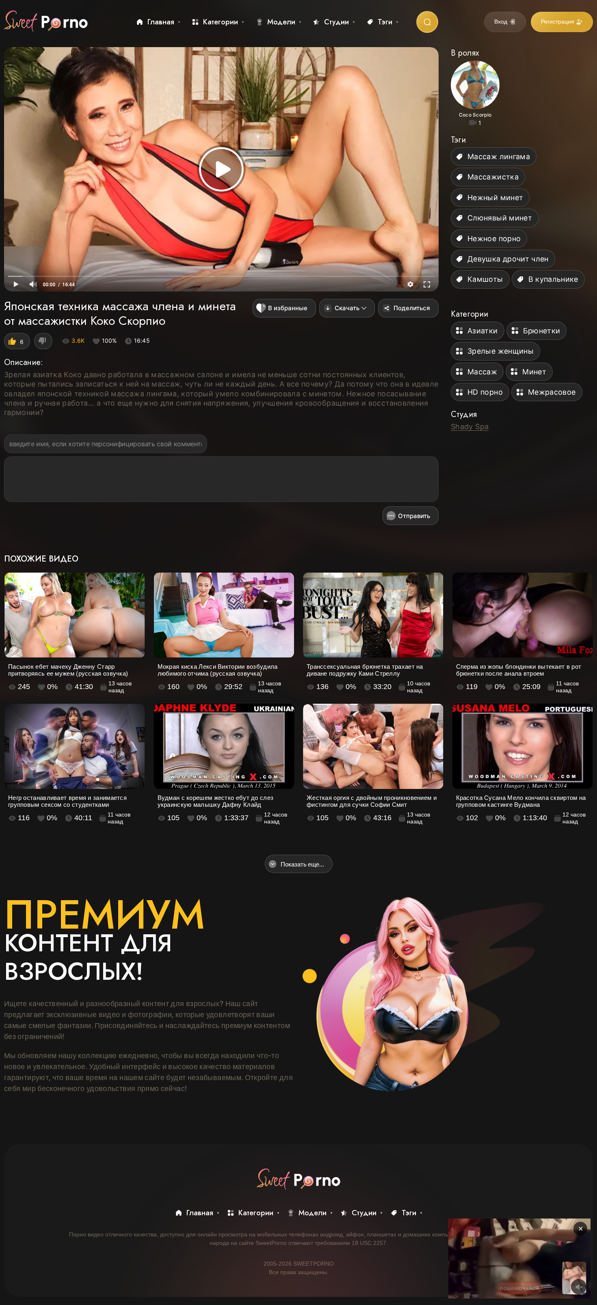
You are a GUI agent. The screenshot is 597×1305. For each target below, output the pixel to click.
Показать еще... (302, 864)
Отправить (414, 516)
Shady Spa (470, 426)
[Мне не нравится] (43, 341)
